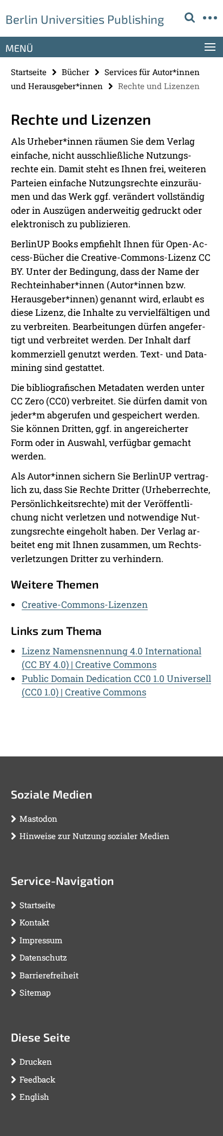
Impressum (40, 940)
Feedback (37, 1079)
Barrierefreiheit (48, 975)
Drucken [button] (35, 1061)
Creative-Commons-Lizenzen (85, 604)
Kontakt (34, 922)
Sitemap (35, 992)
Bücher (75, 71)
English (34, 1096)
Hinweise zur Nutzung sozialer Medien (94, 835)
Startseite (29, 71)
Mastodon (38, 818)
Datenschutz (43, 957)
